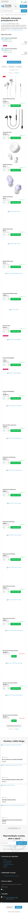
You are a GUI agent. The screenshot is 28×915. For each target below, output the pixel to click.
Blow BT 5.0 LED (6, 325)
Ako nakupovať (7, 862)
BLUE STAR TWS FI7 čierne (9, 618)
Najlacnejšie (11, 66)
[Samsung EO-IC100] (14, 120)
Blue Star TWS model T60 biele (10, 682)
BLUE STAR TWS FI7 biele (8, 521)
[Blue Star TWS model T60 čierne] (14, 703)
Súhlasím (18, 907)
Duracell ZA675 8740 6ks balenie (10, 293)
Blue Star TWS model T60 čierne (10, 715)
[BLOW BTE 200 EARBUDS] (14, 346)
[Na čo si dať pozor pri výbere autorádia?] (14, 749)
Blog (5, 867)
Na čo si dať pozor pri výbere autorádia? (12, 759)
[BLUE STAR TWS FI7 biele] (14, 509)
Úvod (2, 14)
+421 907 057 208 (5, 1)
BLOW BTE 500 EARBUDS (11, 48)
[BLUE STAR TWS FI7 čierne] (14, 606)
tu (19, 911)
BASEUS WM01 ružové (8, 229)
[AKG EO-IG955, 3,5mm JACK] (14, 86)
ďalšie (17, 72)
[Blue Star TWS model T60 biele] (14, 671)
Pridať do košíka (15, 105)
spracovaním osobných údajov (13, 845)
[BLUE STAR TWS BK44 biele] (14, 445)
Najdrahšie (19, 66)
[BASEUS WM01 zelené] (14, 249)
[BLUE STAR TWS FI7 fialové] (14, 542)
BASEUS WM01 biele (7, 164)
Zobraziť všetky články (13, 828)
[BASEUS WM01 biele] (14, 152)
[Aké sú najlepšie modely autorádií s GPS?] (14, 770)
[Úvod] (6, 6)
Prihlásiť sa (20, 843)
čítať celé (4, 761)
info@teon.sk (6, 902)
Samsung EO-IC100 (7, 132)
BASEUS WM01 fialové (8, 196)
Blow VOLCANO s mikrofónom (9, 425)
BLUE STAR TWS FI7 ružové (9, 586)
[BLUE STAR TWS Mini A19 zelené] (14, 638)
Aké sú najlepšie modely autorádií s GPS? (12, 779)
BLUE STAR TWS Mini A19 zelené (10, 650)
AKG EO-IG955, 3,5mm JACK (9, 98)
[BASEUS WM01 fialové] (14, 184)
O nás (5, 859)
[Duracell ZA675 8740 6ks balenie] (14, 281)
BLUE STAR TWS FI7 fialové (9, 553)
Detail (14, 656)
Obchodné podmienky (9, 864)
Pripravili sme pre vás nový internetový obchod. (12, 820)
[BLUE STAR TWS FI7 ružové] (14, 574)
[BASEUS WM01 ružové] (14, 217)
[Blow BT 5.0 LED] (14, 313)
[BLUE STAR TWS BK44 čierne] (14, 477)
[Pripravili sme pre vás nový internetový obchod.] (14, 810)
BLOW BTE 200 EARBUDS (11, 38)
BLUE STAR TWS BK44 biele (9, 457)
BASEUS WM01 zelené (8, 261)
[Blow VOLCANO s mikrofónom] (14, 413)
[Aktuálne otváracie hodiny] (14, 790)
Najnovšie (4, 66)
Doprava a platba (8, 861)
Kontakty (6, 866)
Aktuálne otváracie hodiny (9, 799)
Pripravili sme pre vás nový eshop (11, 876)
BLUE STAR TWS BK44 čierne (9, 489)
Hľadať (24, 11)
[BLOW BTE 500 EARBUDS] (14, 379)
